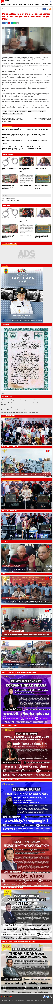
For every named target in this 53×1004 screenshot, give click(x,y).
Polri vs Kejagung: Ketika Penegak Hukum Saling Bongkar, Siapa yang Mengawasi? (8, 235)
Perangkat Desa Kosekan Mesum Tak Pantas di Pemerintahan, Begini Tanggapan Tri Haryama (13, 136)
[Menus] (50, 1)
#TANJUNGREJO (17, 113)
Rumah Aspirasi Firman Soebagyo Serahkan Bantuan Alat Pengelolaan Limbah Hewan (12, 119)
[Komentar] (17, 23)
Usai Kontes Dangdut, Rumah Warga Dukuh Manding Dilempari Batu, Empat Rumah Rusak (26, 219)
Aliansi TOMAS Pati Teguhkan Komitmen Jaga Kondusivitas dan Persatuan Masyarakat (25, 400)
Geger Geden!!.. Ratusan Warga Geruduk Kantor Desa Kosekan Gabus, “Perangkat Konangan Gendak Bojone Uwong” (12, 148)
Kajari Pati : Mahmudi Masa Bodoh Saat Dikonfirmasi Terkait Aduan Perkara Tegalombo (12, 142)
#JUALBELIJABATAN (20, 111)
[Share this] (3, 23)
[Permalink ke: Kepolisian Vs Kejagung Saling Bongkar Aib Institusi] (43, 161)
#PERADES (42, 111)
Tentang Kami (21, 1000)
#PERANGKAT (7, 113)
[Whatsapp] (14, 23)
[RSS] (50, 9)
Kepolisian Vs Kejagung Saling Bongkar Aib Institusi (43, 218)
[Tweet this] (6, 23)
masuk (10, 200)
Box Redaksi (14, 1000)
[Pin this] (9, 23)
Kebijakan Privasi (29, 1000)
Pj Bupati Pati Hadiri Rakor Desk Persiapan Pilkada (42, 118)
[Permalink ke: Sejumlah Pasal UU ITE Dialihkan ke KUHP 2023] (26, 178)
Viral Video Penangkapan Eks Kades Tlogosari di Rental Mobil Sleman (9, 168)
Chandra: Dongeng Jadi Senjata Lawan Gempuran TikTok (17, 407)
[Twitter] (47, 9)
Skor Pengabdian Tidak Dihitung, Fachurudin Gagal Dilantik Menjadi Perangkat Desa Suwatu (13, 130)
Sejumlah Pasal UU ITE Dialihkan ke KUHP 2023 (25, 234)
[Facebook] (44, 9)
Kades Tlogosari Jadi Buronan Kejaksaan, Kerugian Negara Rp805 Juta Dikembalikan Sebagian (43, 235)
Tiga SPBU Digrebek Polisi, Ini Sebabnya (37, 140)
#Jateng (11, 111)
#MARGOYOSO (32, 111)
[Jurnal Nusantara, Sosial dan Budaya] (6, 1)
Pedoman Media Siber (40, 1000)
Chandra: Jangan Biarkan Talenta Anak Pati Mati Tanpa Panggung (19, 412)
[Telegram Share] (12, 23)
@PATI (5, 111)
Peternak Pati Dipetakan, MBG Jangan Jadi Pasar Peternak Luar (19, 409)
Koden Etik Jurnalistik (5, 1001)
